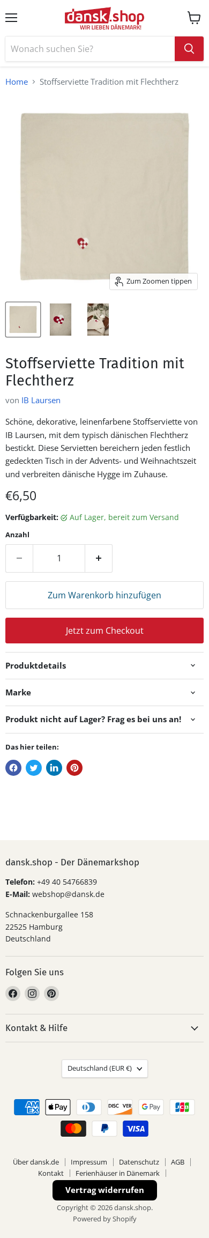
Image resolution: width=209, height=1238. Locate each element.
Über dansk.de (36, 1162)
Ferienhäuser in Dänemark (118, 1173)
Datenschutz (139, 1162)
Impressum (89, 1162)
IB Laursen (41, 400)
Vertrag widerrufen (104, 1189)
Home (16, 81)
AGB (177, 1162)
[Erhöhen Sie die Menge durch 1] (99, 558)
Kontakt (51, 1173)
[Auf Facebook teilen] (13, 768)
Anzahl (17, 535)
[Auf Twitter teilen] (34, 768)
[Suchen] (189, 48)
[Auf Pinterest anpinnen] (74, 768)
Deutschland (100, 1068)
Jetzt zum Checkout (105, 630)
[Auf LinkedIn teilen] (54, 768)
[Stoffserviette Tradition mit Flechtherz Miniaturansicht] (23, 319)
